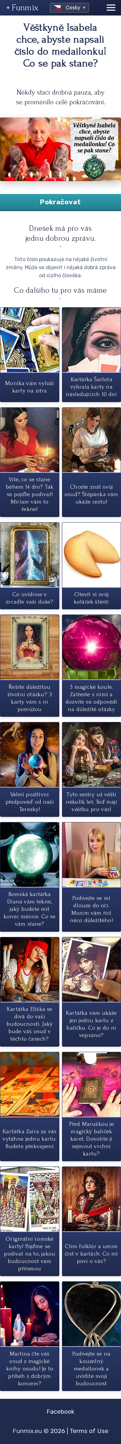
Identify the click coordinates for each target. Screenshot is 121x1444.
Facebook (60, 1411)
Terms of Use (89, 1431)
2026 (57, 1431)
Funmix (25, 8)
